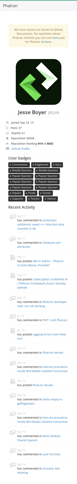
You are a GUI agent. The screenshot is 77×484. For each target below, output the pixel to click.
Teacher (35, 198)
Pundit (31, 193)
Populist (16, 193)
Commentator (20, 164)
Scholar (46, 193)
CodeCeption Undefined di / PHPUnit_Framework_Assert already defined (42, 283)
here (56, 38)
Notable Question (21, 170)
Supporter (17, 198)
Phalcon (10, 5)
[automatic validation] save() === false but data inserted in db (40, 224)
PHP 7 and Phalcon (55, 320)
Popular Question (21, 176)
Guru (58, 164)
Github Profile (20, 149)
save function (51, 454)
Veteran (51, 198)
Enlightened (41, 164)
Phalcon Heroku (53, 352)
